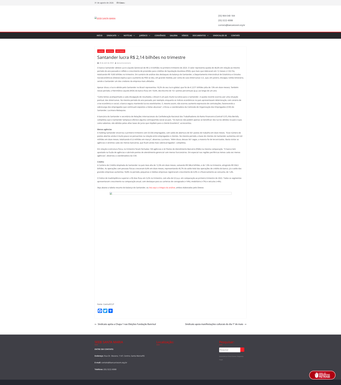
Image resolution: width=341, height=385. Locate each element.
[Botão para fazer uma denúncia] (322, 375)
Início (99, 35)
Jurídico (143, 35)
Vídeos (185, 35)
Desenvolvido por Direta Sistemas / (228, 356)
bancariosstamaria (124, 63)
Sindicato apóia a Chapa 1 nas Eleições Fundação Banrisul (127, 324)
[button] (117, 35)
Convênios (160, 35)
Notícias (128, 35)
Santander (120, 51)
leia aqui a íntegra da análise (162, 187)
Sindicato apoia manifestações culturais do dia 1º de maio (214, 324)
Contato (235, 35)
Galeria (173, 35)
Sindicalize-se (220, 35)
